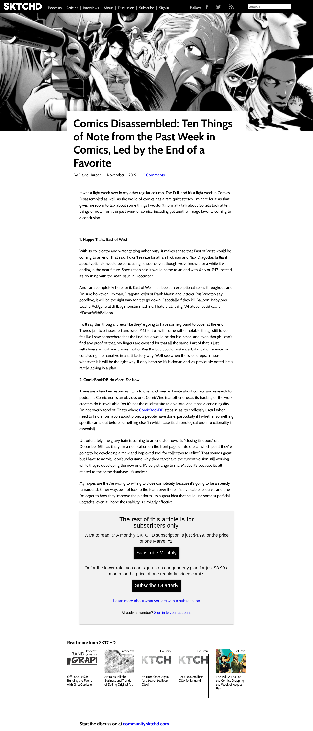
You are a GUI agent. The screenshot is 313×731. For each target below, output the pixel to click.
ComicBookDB (151, 410)
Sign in (164, 8)
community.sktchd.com (146, 724)
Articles (72, 8)
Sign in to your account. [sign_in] (172, 612)
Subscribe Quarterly (156, 585)
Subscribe (146, 8)
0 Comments (154, 175)
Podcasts (55, 8)
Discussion (126, 8)
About (108, 8)
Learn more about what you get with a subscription (156, 601)
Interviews (91, 8)
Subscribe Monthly (156, 552)
